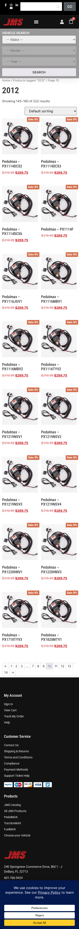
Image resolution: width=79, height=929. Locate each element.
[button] (36, 22)
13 (69, 666)
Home (6, 80)
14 (6, 672)
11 (56, 666)
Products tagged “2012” (29, 80)
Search (39, 72)
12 (62, 666)
